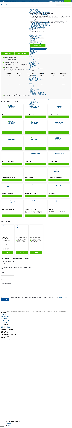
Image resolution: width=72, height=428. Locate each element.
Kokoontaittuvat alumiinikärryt (36, 43)
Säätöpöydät (32, 90)
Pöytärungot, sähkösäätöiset (35, 86)
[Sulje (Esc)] (3, 426)
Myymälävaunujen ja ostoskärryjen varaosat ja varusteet (42, 17)
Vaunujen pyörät (33, 28)
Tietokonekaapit (33, 75)
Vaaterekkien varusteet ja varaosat (37, 33)
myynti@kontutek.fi (59, 1)
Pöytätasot (31, 88)
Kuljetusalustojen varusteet (35, 35)
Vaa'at (30, 103)
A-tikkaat (31, 60)
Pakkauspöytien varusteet (35, 96)
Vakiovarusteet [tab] (22, 53)
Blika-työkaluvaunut (33, 78)
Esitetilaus (31, 105)
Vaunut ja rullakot (13, 9)
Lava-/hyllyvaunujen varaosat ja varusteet (38, 15)
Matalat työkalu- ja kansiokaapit (36, 73)
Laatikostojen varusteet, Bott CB (36, 93)
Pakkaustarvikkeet (33, 36)
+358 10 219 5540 (5, 326)
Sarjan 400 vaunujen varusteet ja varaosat (38, 24)
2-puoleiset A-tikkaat (33, 61)
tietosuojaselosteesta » (64, 297)
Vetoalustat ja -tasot (33, 100)
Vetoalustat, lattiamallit (34, 101)
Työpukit (31, 67)
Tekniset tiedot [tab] (8, 53)
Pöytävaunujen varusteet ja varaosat (37, 20)
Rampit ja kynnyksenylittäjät (35, 58)
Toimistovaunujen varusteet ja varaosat (38, 26)
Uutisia (30, 106)
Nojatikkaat (31, 64)
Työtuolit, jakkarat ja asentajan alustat (38, 98)
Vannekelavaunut (33, 38)
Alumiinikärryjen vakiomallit (35, 41)
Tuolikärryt (31, 53)
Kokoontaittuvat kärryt (34, 50)
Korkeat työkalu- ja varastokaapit (36, 72)
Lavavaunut (31, 2)
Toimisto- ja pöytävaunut (35, 6)
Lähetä (5, 299)
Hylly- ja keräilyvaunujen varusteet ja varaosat (39, 12)
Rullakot (31, 29)
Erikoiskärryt (32, 55)
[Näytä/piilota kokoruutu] (1, 426)
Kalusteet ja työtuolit (34, 69)
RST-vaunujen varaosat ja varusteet (37, 21)
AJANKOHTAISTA (5, 316)
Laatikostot (31, 91)
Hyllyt (30, 76)
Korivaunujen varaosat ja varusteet (37, 13)
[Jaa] (2, 426)
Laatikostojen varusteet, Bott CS (36, 92)
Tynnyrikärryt (32, 54)
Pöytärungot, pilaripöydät (35, 87)
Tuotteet (7, 9)
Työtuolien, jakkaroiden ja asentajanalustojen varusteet (41, 99)
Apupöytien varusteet (34, 82)
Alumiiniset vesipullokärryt (35, 42)
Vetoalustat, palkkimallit (34, 102)
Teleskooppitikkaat (33, 65)
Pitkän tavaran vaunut (34, 1)
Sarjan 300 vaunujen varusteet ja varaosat (38, 23)
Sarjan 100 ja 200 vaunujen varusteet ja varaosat (40, 22)
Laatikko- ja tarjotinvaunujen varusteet (38, 14)
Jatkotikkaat (32, 62)
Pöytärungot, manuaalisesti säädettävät (38, 85)
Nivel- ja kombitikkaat (34, 63)
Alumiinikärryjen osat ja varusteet (36, 46)
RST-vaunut (31, 8)
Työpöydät (31, 83)
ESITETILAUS (4, 318)
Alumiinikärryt (32, 40)
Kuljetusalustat (32, 34)
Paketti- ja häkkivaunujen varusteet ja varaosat (39, 19)
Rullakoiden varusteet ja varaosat (36, 30)
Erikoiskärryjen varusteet (34, 56)
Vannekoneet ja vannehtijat (35, 37)
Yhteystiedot (32, 107)
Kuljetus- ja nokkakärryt (34, 39)
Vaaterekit (31, 32)
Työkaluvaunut (32, 77)
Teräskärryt (31, 49)
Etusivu (2, 9)
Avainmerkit (31, 104)
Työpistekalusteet (33, 80)
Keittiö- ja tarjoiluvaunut (34, 7)
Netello (8, 425)
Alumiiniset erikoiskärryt (34, 45)
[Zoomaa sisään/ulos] (0, 426)
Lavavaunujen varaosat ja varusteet (37, 16)
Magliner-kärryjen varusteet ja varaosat (38, 47)
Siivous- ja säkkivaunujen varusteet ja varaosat (39, 25)
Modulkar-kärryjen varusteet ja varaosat (38, 48)
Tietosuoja (8, 423)
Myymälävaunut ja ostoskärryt (36, 3)
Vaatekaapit (31, 74)
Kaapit (30, 70)
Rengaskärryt (32, 52)
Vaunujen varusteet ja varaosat (36, 11)
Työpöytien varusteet (34, 89)
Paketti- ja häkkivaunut (34, 9)
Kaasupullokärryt (33, 51)
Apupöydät (31, 81)
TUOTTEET (3, 314)
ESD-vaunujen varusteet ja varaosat (37, 27)
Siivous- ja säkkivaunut (34, 10)
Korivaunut (31, 4)
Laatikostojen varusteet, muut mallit (37, 94)
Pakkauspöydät (32, 95)
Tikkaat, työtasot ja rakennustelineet (37, 59)
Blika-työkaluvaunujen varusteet (36, 79)
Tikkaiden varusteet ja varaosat (36, 68)
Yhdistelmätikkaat (33, 66)
